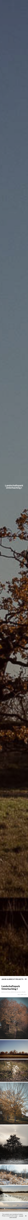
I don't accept (13, 1217)
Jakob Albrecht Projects (12, 979)
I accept (21, 1216)
